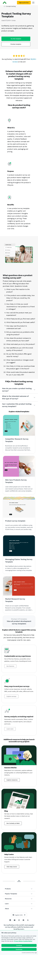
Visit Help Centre (12, 867)
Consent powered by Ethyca (28, 952)
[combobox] (19, 915)
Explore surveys (11, 696)
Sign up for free (24, 2)
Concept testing (11, 6)
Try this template (16, 39)
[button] (19, 390)
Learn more (10, 729)
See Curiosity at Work (13, 823)
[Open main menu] (33, 2)
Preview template (16, 44)
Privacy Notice (18, 941)
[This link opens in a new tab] (10, 920)
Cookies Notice (27, 941)
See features (10, 666)
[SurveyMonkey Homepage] (4, 2)
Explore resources (12, 780)
